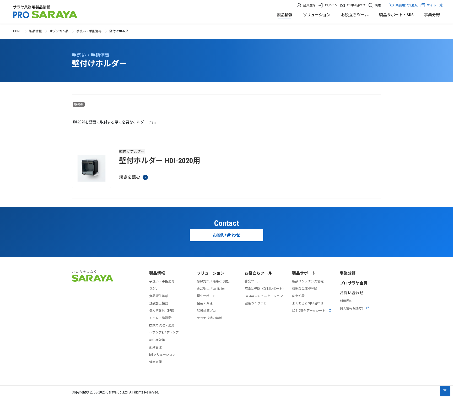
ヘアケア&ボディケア (164, 333)
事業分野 (432, 15)
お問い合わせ (356, 5)
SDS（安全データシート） (310, 311)
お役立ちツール (355, 15)
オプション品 (59, 31)
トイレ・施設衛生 (161, 318)
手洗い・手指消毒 (88, 31)
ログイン (331, 5)
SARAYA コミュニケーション (264, 296)
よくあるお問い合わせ (307, 303)
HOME (17, 31)
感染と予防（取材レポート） (265, 289)
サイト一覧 (435, 5)
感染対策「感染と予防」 (214, 281)
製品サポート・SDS (396, 15)
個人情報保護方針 (352, 308)
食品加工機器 (158, 303)
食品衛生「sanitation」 (212, 289)
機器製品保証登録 (304, 289)
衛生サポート (206, 296)
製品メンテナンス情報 (307, 281)
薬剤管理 (155, 347)
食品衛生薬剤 (158, 296)
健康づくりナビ (256, 303)
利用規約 (346, 301)
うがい (154, 289)
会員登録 (309, 5)
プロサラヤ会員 (353, 283)
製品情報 (285, 15)
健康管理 (155, 362)
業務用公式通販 (407, 5)
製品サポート (304, 273)
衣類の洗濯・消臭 (161, 325)
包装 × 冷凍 (205, 303)
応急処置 (298, 296)
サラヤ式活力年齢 (209, 318)
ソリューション (317, 15)
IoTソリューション (162, 355)
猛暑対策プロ (206, 311)
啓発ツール (252, 281)
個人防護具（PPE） (162, 311)
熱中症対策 (157, 340)
